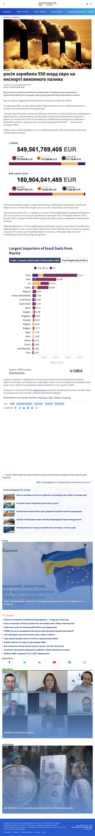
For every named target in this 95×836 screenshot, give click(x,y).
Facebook (66, 397)
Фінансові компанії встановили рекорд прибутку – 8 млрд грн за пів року (36, 620)
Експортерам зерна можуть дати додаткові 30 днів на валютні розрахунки (49, 511)
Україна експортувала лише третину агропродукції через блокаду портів (48, 519)
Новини (6, 70)
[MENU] (4, 4)
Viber (50, 397)
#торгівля (59, 404)
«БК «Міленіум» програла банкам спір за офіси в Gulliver (29, 635)
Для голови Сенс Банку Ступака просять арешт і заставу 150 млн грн (34, 646)
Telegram (42, 397)
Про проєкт (7, 832)
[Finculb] (10, 662)
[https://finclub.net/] (47, 4)
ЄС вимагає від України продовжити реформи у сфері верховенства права (37, 650)
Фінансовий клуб (17, 87)
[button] (90, 4)
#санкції (48, 404)
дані (21, 101)
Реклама (16, 832)
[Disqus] (47, 440)
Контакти (38, 832)
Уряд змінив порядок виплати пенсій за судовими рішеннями (31, 638)
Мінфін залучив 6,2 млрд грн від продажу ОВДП (25, 642)
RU (87, 4)
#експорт (39, 404)
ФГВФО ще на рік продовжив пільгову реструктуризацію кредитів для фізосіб (39, 631)
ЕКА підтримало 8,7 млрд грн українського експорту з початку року (46, 528)
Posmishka (88, 829)
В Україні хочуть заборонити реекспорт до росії (37, 503)
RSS (44, 832)
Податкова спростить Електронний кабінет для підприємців (30, 627)
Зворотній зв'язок (27, 832)
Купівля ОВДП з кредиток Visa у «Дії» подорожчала (26, 653)
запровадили (39, 390)
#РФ (12, 404)
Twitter (57, 397)
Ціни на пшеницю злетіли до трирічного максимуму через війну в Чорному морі (51, 495)
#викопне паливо (24, 404)
